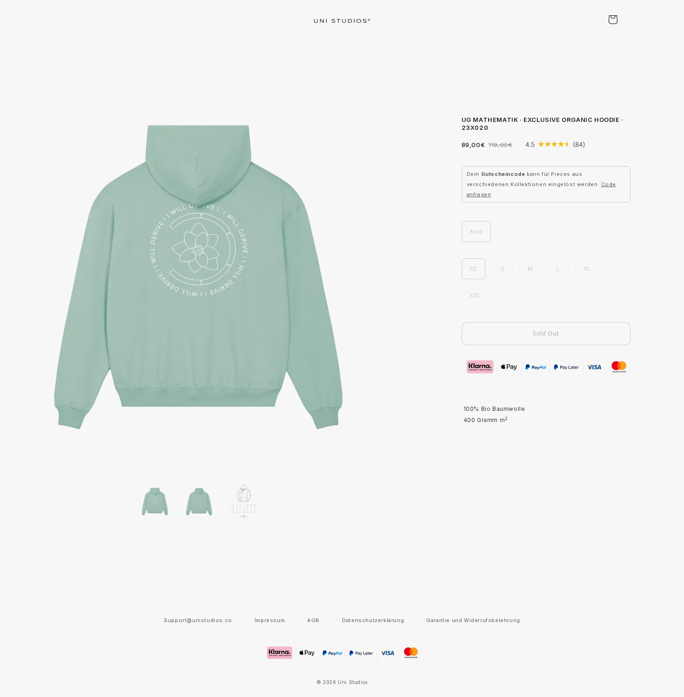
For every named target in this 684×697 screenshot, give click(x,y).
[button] (613, 19)
